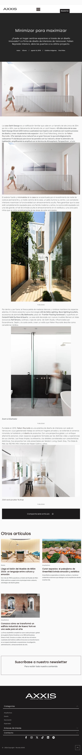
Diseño (3, 565)
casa (6, 126)
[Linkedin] (49, 738)
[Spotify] (54, 738)
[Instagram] (32, 738)
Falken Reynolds (23, 428)
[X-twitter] (38, 738)
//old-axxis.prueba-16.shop (13, 500)
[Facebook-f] (27, 738)
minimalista (22, 197)
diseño (27, 433)
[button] (52, 514)
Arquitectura (46, 565)
